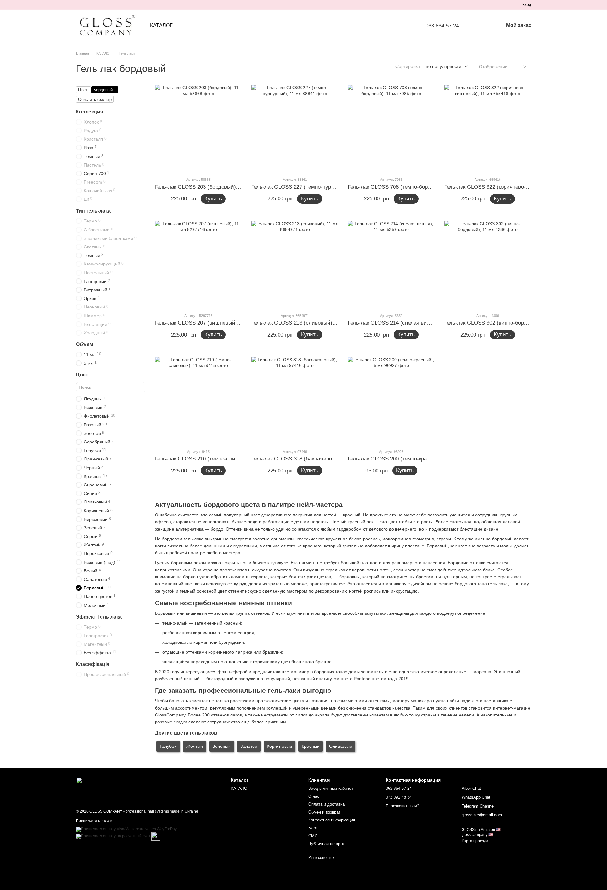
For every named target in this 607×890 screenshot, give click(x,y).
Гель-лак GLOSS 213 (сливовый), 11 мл (300, 323)
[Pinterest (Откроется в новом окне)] (108, 4)
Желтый (194, 746)
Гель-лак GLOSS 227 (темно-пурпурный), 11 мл (309, 187)
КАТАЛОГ (161, 25)
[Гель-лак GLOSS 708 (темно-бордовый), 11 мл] (391, 128)
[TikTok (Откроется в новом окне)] (86, 4)
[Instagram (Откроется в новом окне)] (78, 4)
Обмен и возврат (324, 812)
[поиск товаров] (482, 26)
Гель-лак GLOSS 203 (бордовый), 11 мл (204, 187)
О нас (313, 796)
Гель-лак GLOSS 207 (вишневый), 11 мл (204, 323)
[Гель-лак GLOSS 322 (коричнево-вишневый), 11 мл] (487, 128)
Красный (311, 746)
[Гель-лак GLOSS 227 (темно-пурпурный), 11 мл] (294, 128)
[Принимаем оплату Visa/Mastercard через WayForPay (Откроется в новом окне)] (126, 829)
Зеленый (221, 746)
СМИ (312, 835)
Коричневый (279, 746)
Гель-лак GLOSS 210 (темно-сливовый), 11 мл (212, 459)
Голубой (168, 746)
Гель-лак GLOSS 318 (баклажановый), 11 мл (306, 459)
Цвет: (83, 90)
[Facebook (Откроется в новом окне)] (93, 4)
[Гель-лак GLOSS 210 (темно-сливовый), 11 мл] (198, 400)
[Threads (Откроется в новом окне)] (116, 4)
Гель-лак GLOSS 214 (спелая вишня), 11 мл (402, 323)
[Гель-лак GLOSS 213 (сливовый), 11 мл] (294, 264)
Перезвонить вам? (402, 806)
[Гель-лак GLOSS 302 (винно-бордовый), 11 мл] (487, 264)
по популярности (443, 66)
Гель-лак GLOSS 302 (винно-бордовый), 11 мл (501, 323)
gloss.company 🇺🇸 (477, 834)
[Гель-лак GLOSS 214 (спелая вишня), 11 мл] (391, 264)
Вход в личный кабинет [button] (330, 788)
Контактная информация (331, 820)
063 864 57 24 (442, 25)
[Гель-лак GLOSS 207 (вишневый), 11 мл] (198, 264)
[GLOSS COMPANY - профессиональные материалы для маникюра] (107, 789)
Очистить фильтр (95, 99)
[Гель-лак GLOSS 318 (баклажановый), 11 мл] (294, 400)
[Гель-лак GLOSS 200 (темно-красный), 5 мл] (391, 400)
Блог (312, 828)
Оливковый (340, 746)
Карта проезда (475, 841)
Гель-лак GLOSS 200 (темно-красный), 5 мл (402, 459)
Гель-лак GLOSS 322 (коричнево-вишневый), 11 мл (507, 187)
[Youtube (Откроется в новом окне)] (101, 4)
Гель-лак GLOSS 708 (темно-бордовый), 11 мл (405, 187)
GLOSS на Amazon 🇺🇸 (481, 829)
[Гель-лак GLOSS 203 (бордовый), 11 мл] (198, 128)
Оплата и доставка (326, 804)
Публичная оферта (326, 843)
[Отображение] (520, 67)
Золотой (248, 746)
